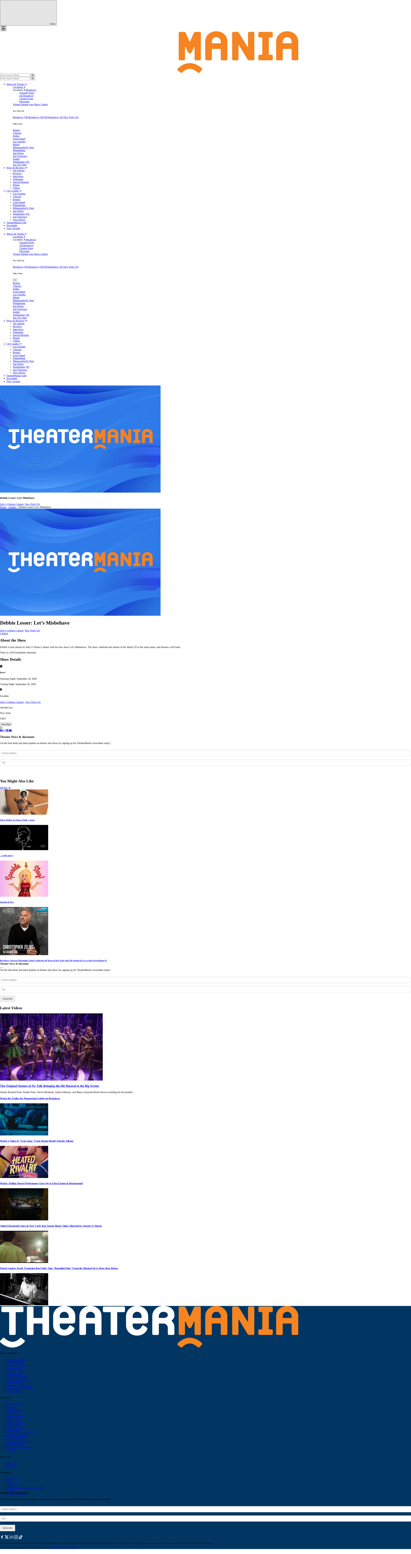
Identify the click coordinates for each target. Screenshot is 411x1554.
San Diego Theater (16, 1438)
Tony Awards (13, 228)
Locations (18, 87)
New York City (32, 504)
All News (11, 1450)
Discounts (24, 101)
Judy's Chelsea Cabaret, (12, 504)
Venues (17, 104)
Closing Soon (26, 98)
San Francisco (20, 156)
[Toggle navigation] (3, 28)
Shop (9, 1481)
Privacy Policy (57, 1547)
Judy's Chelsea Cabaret (12, 702)
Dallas (16, 136)
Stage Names (13, 1479)
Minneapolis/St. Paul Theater (21, 1388)
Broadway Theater (15, 1359)
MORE (4, 788)
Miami (16, 144)
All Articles (18, 170)
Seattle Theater (14, 1382)
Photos (16, 185)
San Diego (18, 153)
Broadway (31, 90)
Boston (16, 130)
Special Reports (21, 182)
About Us (11, 1490)
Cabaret (4, 633)
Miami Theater (13, 1374)
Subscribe (8, 771)
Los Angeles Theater (16, 1365)
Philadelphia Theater (16, 1376)
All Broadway (26, 95)
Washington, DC (21, 162)
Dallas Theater (13, 1424)
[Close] (1, 967)
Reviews (17, 173)
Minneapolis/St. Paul (23, 147)
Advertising (12, 1484)
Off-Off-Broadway (49, 117)
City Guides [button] (12, 190)
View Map (5, 724)
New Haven (19, 219)
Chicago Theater (14, 1362)
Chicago (17, 133)
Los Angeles (19, 141)
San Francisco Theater (17, 1379)
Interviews (18, 176)
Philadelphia (19, 150)
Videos (16, 188)
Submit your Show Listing (34, 104)
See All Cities (20, 164)
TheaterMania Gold (16, 222)
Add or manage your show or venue (24, 1487)
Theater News (13, 1404)
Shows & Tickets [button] (15, 84)
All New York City (69, 117)
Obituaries (18, 179)
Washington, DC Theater (19, 1385)
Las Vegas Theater (15, 1371)
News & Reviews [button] (15, 167)
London (10, 1466)
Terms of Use (71, 1547)
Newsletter (11, 225)
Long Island (19, 138)
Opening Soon (26, 93)
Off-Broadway (32, 117)
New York (11, 1463)
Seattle (16, 159)
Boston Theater (14, 1368)
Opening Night (14, 1410)
